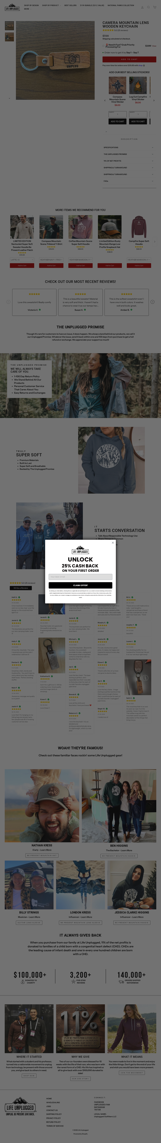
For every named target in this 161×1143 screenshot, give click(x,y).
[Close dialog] (113, 543)
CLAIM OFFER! (80, 585)
